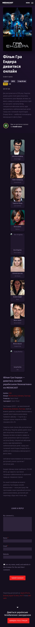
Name (5, 538)
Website (6, 554)
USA (10, 393)
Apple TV (12, 596)
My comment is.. (8, 516)
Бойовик (21, 396)
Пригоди (27, 396)
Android (5, 596)
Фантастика (13, 396)
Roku (17, 596)
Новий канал (17, 127)
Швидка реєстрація (18, 621)
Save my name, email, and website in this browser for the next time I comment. (16, 567)
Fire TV (22, 596)
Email (5, 546)
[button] (29, 3)
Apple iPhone (25, 593)
